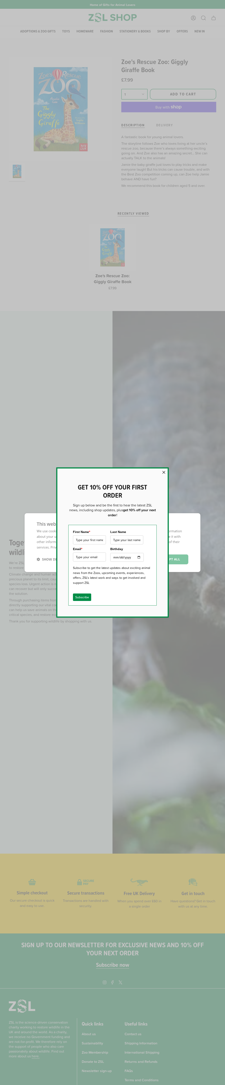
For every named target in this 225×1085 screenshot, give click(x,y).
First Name (81, 532)
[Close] (164, 472)
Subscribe (82, 597)
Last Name (118, 532)
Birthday (116, 549)
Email (77, 549)
